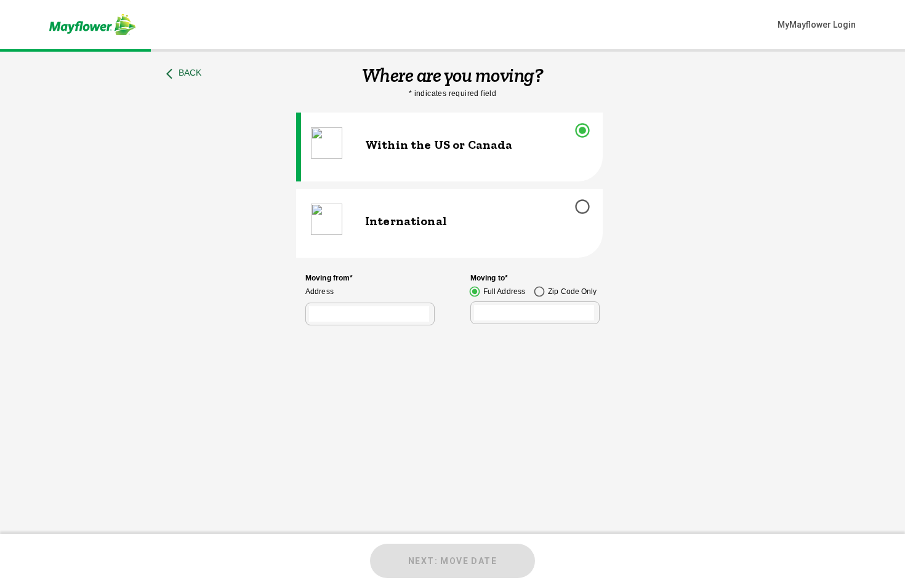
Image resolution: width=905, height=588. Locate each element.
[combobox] (369, 314)
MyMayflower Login (817, 25)
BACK (190, 72)
